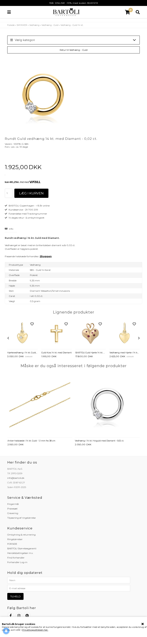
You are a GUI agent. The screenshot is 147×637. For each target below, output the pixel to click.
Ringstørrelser (15, 539)
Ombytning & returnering (21, 534)
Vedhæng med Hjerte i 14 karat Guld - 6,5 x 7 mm (124, 352)
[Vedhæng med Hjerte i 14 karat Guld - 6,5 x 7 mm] (124, 333)
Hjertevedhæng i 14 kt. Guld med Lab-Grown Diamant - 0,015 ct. (22, 352)
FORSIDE (12, 543)
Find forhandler (15, 557)
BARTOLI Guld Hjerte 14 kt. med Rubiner (90, 352)
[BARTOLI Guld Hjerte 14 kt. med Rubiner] (90, 333)
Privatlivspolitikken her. (35, 629)
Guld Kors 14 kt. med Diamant (56, 352)
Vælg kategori (25, 40)
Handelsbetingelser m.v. (20, 553)
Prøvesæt (12, 508)
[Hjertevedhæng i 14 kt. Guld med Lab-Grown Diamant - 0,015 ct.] (22, 333)
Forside (11, 25)
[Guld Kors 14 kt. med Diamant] (56, 333)
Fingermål (13, 504)
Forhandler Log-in (17, 562)
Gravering (12, 513)
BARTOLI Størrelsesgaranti (21, 548)
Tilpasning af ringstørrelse (21, 517)
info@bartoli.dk (15, 478)
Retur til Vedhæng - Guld (73, 49)
